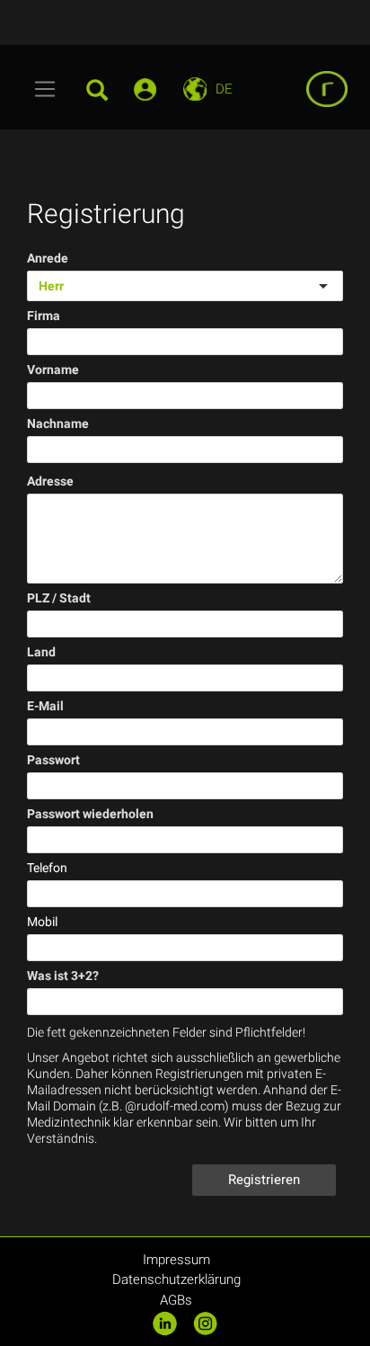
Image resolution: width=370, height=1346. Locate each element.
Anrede (47, 258)
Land (41, 652)
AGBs (176, 1300)
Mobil (42, 921)
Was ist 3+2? (63, 975)
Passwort (53, 760)
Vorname (53, 369)
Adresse (50, 481)
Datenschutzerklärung (176, 1279)
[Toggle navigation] (45, 89)
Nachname (58, 423)
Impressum (176, 1260)
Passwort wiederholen (90, 814)
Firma (43, 315)
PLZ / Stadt (59, 598)
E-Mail (45, 706)
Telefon (47, 867)
